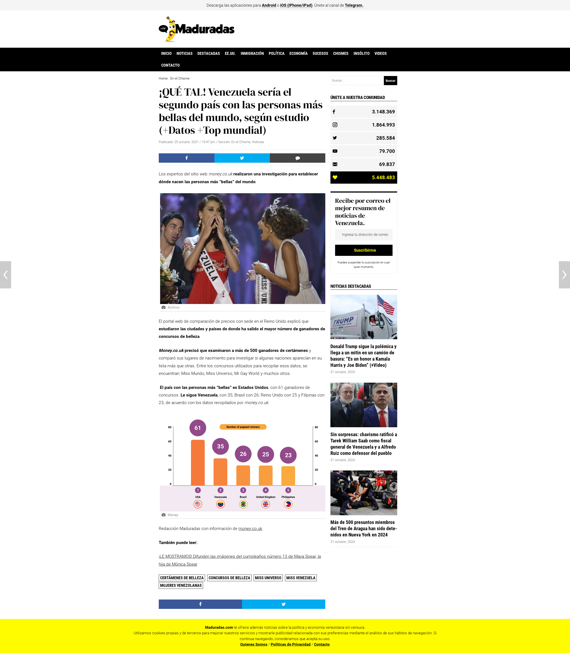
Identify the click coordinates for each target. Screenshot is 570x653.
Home (163, 78)
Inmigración (252, 53)
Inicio (166, 53)
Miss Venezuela (301, 577)
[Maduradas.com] (196, 40)
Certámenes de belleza (182, 577)
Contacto (170, 65)
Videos (381, 53)
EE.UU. (230, 53)
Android (269, 5)
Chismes (340, 53)
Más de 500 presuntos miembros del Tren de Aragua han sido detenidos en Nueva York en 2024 (363, 528)
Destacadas (208, 53)
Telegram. (354, 5)
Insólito (362, 53)
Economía (298, 53)
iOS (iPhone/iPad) (296, 5)
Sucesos (320, 53)
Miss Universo (268, 577)
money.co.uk (250, 528)
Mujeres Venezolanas (181, 585)
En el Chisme (179, 78)
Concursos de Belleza (229, 577)
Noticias (185, 53)
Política (277, 53)
